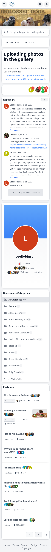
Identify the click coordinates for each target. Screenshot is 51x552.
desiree (13, 134)
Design (34, 545)
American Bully (12, 467)
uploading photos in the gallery (28, 32)
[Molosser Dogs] (12, 4)
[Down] (13, 401)
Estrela (13, 152)
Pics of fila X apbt (14, 433)
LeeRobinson (16, 105)
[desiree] (38, 89)
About (7, 545)
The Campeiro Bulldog (16, 395)
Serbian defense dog (16, 519)
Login (13, 192)
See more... (15, 130)
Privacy (43, 545)
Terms (16, 545)
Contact (25, 545)
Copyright (27, 548)
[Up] (5, 401)
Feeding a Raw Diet (15, 410)
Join (23, 192)
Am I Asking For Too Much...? (20, 501)
